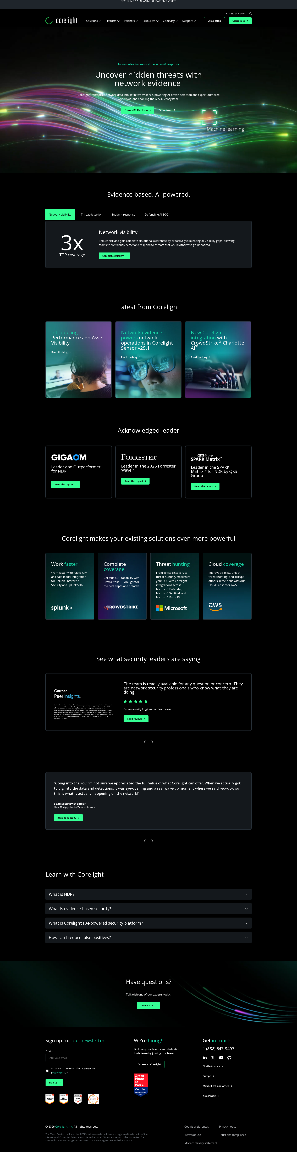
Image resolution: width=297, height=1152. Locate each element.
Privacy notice (58, 1072)
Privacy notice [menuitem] (227, 1126)
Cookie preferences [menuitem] (196, 1126)
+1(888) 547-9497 (235, 13)
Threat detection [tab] (91, 214)
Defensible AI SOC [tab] (156, 214)
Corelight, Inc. (64, 1126)
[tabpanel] (148, 244)
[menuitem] (93, 20)
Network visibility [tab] (60, 214)
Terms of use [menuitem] (192, 1135)
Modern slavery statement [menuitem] (200, 1143)
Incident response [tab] (123, 214)
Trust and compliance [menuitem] (232, 1135)
